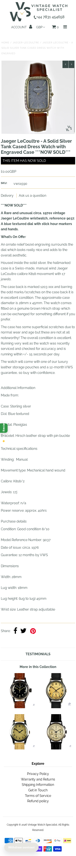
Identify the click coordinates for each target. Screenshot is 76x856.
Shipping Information (38, 785)
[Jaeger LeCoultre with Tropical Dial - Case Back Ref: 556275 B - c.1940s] (56, 707)
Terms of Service (38, 796)
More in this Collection (38, 667)
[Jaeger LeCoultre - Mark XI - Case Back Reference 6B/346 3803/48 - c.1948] (19, 707)
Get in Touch (38, 790)
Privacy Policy (38, 774)
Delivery (7, 196)
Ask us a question (32, 196)
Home (5, 42)
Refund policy (38, 801)
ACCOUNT (19, 27)
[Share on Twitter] (23, 631)
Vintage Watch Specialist (42, 824)
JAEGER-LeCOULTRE (26, 42)
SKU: (4, 183)
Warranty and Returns (38, 779)
